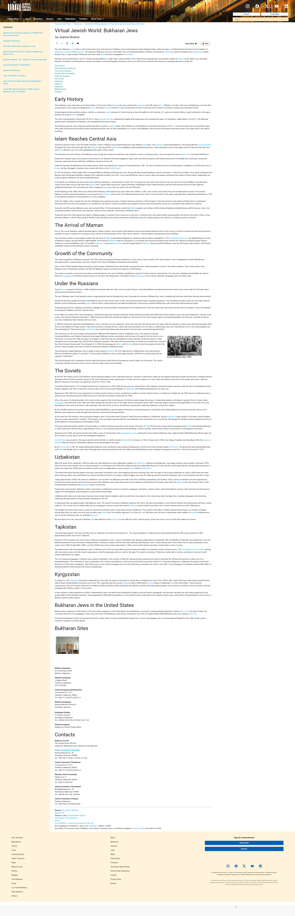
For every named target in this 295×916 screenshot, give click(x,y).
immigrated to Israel (129, 433)
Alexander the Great (106, 119)
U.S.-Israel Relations (19, 887)
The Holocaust (17, 879)
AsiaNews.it (93, 826)
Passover (93, 515)
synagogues (67, 276)
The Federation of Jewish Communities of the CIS (74, 823)
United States (146, 468)
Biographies (16, 842)
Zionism (118, 243)
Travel (14, 883)
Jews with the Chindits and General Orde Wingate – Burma (23, 82)
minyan (114, 519)
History (14, 846)
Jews (72, 49)
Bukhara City (59, 813)
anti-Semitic (173, 447)
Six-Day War (64, 447)
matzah (193, 512)
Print (206, 43)
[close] (148, 907)
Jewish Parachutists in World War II (16, 65)
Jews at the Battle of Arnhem (14, 76)
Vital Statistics (17, 891)
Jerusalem (129, 54)
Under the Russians (62, 76)
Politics (14, 871)
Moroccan (184, 238)
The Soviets (59, 79)
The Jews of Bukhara (70, 810)
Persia (107, 108)
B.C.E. (161, 105)
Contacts (58, 92)
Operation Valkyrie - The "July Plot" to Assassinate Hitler (25, 60)
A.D (173, 126)
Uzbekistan (59, 52)
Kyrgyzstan (80, 52)
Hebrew (181, 59)
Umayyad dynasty (204, 145)
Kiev (120, 344)
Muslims (115, 147)
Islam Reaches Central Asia (65, 68)
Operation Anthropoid (11, 41)
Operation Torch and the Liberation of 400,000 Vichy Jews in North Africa (23, 34)
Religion (15, 875)
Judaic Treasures (18, 858)
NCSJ (57, 821)
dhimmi (185, 154)
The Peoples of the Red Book (66, 818)
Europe (57, 168)
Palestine (145, 243)
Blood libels (127, 440)
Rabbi (108, 238)
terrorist (150, 583)
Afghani (133, 208)
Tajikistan (68, 52)
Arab (144, 145)
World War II (171, 417)
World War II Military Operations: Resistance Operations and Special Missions (115, 24)
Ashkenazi (85, 485)
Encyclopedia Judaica (76, 815)
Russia (63, 289)
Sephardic (175, 238)
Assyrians (141, 105)
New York (184, 611)
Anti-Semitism (60, 440)
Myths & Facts (17, 867)
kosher (104, 512)
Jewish (108, 112)
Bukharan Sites (60, 89)
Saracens (159, 145)
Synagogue (140, 276)
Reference (78, 24)
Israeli (143, 512)
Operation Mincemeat (11, 70)
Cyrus (93, 108)
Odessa (128, 344)
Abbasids (94, 147)
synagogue (108, 187)
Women (14, 896)
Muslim (92, 185)
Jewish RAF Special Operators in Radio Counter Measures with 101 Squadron (21, 90)
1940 (190, 426)
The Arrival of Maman (63, 71)
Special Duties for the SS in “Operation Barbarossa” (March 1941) (23, 53)
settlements (90, 329)
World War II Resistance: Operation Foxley (19, 46)
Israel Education (18, 854)
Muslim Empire (114, 168)
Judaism (112, 126)
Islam (74, 115)
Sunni (61, 150)
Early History (60, 66)
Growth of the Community (65, 73)
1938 (147, 426)
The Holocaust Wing (62, 24)
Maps (14, 862)
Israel (116, 105)
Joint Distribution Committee (192, 549)
